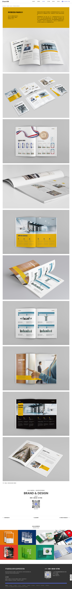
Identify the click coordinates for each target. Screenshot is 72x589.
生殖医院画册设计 (7, 517)
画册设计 (11, 6)
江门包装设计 (33, 585)
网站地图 (26, 586)
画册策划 (15, 483)
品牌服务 (38, 1)
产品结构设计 (47, 585)
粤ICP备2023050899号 (21, 586)
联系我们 (58, 1)
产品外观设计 (42, 585)
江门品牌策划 (10, 585)
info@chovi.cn (57, 575)
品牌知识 (53, 1)
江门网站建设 (24, 585)
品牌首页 (33, 1)
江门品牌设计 (15, 585)
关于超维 (48, 1)
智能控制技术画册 (10, 483)
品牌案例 (43, 1)
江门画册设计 (28, 585)
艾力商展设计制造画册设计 (63, 517)
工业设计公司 (38, 585)
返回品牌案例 (36, 517)
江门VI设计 (19, 585)
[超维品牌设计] (5, 1)
